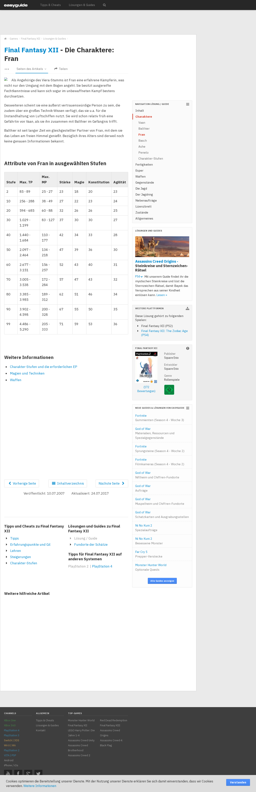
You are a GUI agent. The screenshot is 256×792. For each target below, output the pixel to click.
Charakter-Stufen (23, 563)
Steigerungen (20, 557)
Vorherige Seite (24, 483)
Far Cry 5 (148, 554)
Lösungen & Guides (82, 5)
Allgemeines (144, 218)
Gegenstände (144, 182)
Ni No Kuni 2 (146, 528)
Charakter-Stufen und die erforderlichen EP (43, 367)
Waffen (15, 380)
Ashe (141, 146)
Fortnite (159, 418)
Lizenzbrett (143, 206)
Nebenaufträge (146, 200)
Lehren (15, 551)
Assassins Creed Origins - (161, 265)
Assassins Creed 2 (79, 755)
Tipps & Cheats (50, 5)
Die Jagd (141, 188)
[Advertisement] (98, 22)
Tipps (14, 538)
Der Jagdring (144, 194)
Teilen (63, 69)
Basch (142, 140)
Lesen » (161, 295)
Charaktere (143, 116)
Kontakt (40, 730)
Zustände (141, 212)
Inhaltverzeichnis (70, 483)
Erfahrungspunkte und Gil (30, 544)
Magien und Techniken (27, 373)
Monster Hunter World (150, 567)
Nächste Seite (109, 483)
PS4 (138, 276)
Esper (139, 170)
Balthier (144, 128)
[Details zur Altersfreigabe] (169, 394)
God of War (154, 433)
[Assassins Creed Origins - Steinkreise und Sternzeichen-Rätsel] (162, 247)
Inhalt (139, 110)
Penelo (143, 152)
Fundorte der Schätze (91, 544)
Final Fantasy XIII (110, 725)
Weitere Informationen (39, 786)
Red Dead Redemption (113, 720)
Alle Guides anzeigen (162, 580)
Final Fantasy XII (31, 49)
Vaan (141, 122)
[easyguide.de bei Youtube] (8, 774)
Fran (141, 134)
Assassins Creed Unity (81, 740)
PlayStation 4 (102, 566)
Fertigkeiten (144, 164)
